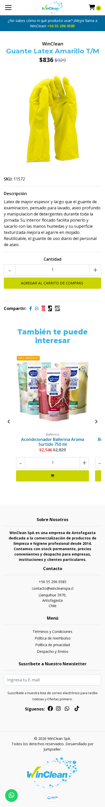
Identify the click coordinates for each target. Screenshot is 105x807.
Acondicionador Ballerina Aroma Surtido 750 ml (52, 442)
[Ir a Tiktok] (76, 709)
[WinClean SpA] (52, 7)
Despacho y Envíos (52, 651)
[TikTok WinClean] (50, 308)
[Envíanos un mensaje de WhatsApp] (11, 795)
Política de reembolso (53, 638)
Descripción (15, 193)
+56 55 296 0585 (61, 25)
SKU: (8, 179)
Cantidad (52, 259)
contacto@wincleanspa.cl (52, 588)
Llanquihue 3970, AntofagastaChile (52, 600)
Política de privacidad (52, 644)
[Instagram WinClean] (43, 308)
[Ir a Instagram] (58, 709)
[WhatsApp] (67, 709)
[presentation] (9, 421)
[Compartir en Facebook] (30, 308)
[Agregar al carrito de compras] (52, 475)
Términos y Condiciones (52, 631)
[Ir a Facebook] (50, 709)
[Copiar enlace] (57, 308)
